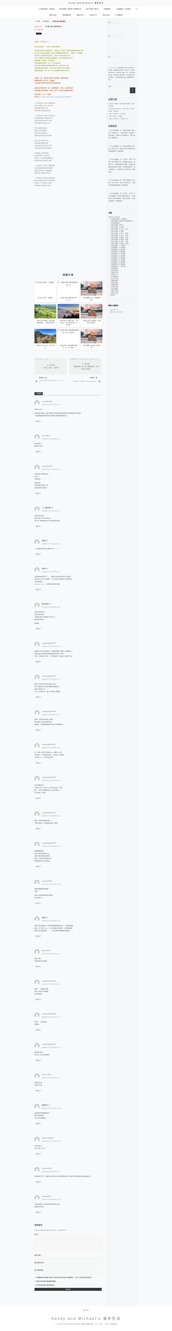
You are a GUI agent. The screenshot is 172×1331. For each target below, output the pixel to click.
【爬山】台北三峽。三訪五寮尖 (117, 113)
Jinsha (100, 1324)
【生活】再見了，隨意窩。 (45, 297)
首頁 (39, 21)
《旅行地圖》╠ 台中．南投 (119, 235)
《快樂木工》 (114, 274)
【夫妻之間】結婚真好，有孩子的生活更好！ (84, 381)
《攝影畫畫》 (114, 280)
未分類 (112, 295)
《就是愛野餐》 (115, 223)
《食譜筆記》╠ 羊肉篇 (117, 254)
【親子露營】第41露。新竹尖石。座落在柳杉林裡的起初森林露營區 (121, 148)
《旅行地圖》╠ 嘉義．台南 (119, 237)
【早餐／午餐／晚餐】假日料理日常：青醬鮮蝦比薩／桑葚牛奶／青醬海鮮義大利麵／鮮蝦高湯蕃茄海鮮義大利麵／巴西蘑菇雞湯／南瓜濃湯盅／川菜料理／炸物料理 (121, 164)
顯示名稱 (38, 1255)
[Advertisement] (68, 209)
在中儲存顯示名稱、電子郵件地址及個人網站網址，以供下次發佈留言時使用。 (64, 1277)
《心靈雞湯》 (114, 276)
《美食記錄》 (114, 270)
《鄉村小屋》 (114, 291)
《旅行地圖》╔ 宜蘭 (117, 227)
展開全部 (110, 217)
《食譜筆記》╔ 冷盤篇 (117, 245)
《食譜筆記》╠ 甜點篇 (117, 262)
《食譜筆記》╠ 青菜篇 (117, 256)
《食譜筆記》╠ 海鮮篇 (117, 247)
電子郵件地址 (39, 1263)
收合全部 (117, 217)
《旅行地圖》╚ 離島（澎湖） (120, 243)
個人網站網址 (38, 1270)
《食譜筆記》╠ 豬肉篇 (117, 252)
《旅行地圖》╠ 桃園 (117, 231)
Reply (38, 421)
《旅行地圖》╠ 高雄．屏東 (119, 239)
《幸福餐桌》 (114, 268)
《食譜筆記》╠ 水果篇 (117, 260)
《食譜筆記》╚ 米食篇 (117, 266)
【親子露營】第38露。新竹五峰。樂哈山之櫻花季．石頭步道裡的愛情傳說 (121, 182)
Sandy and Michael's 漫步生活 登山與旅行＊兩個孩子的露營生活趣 (75, 1324)
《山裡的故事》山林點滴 (118, 219)
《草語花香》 (114, 283)
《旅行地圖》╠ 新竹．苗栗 (119, 233)
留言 (36, 1234)
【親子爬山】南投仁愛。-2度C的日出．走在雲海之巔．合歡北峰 (68, 323)
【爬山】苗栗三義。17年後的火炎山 (118, 118)
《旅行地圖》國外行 (117, 225)
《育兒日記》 (114, 293)
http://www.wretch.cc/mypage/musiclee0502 (56, 97)
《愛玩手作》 (114, 272)
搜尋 (109, 86)
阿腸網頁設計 (113, 1324)
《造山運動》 (114, 289)
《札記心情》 (114, 278)
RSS (87, 1310)
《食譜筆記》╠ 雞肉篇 (117, 250)
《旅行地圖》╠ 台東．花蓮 (119, 241)
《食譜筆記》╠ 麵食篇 (117, 264)
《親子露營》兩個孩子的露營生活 (121, 221)
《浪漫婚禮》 (114, 285)
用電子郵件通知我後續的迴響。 (46, 1281)
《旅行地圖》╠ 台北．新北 (119, 229)
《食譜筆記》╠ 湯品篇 (117, 258)
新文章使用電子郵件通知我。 (45, 1285)
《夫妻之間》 (46, 21)
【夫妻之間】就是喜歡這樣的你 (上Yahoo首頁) (51, 381)
